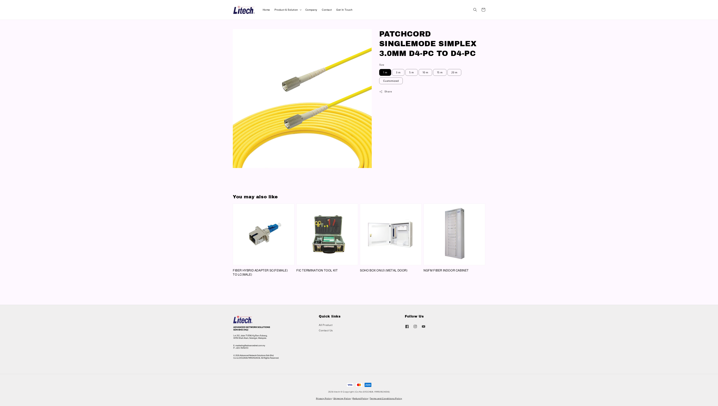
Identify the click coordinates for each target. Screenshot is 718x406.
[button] (475, 10)
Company (311, 9)
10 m (425, 72)
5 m (411, 72)
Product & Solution (286, 9)
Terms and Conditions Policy (386, 398)
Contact (327, 9)
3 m (398, 72)
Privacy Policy (324, 398)
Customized (391, 80)
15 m (440, 72)
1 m (385, 72)
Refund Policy (360, 398)
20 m (454, 72)
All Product (326, 324)
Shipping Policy (342, 398)
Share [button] (388, 91)
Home (266, 9)
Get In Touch (344, 9)
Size (381, 64)
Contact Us (326, 330)
